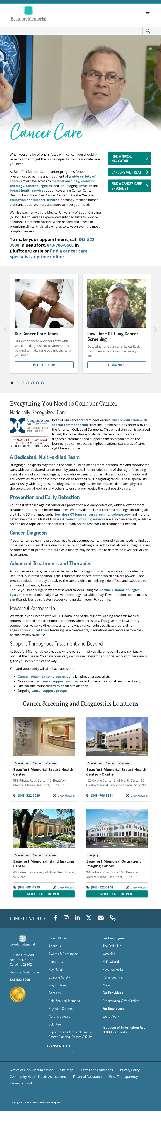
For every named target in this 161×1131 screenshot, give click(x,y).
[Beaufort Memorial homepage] (33, 14)
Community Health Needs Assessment (38, 1076)
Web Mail (109, 954)
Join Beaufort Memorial (64, 1000)
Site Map (66, 1070)
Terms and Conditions (96, 1070)
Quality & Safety (59, 977)
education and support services (34, 200)
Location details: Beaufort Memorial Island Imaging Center (44, 853)
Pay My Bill (56, 969)
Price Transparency (123, 1076)
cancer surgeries (39, 186)
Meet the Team (44, 365)
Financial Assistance (87, 1076)
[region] (80, 329)
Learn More (116, 365)
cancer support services (60, 681)
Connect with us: (28, 918)
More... (107, 985)
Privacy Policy (130, 1070)
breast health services (27, 190)
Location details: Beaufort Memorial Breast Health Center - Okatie (117, 757)
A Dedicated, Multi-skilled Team (45, 456)
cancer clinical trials (33, 630)
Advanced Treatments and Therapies (50, 563)
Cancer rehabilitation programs (43, 676)
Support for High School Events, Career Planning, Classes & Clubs (70, 1034)
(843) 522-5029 (26, 795)
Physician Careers (61, 1008)
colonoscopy (121, 514)
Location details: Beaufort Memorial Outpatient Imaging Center (117, 853)
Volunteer (55, 1024)
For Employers (113, 1008)
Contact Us (56, 961)
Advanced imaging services (83, 519)
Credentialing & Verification (121, 1000)
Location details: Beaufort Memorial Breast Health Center (44, 757)
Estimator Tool (21, 1083)
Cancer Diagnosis (29, 532)
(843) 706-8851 (99, 795)
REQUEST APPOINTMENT (51, 894)
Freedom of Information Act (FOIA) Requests (124, 1029)
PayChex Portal (113, 969)
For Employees (114, 938)
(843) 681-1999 (26, 887)
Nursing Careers (59, 1016)
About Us (55, 946)
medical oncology (65, 181)
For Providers (113, 993)
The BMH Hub (112, 946)
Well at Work (111, 1016)
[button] (148, 14)
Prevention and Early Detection (45, 497)
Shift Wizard (111, 961)
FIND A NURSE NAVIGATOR (122, 158)
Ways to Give (57, 985)
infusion (85, 186)
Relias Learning (113, 977)
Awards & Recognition (64, 954)
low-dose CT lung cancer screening (82, 514)
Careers (55, 993)
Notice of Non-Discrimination (31, 1070)
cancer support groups (49, 690)
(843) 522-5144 (99, 887)
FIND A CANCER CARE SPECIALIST (127, 185)
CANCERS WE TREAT (127, 172)
